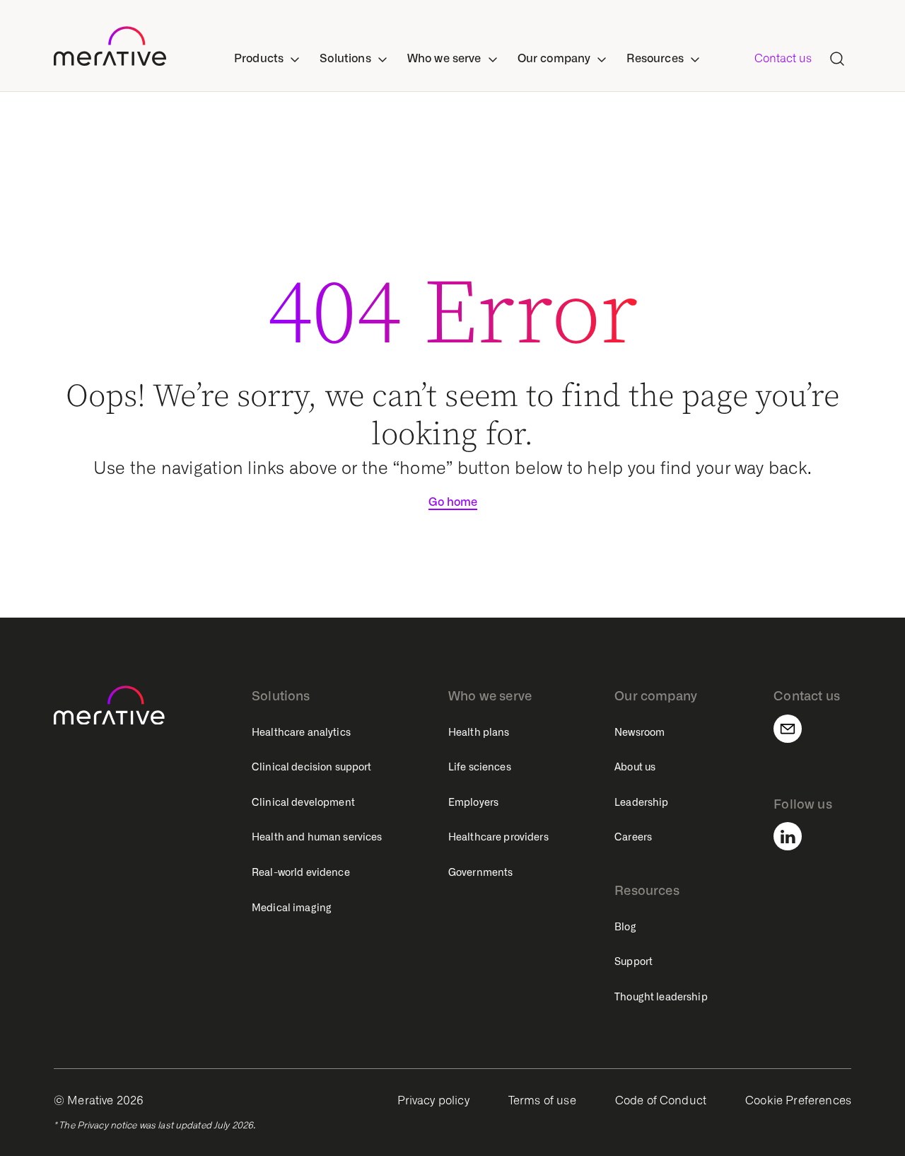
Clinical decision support (312, 767)
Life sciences (479, 767)
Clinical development (303, 802)
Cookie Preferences (798, 1100)
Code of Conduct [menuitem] (660, 1100)
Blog (625, 926)
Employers (473, 802)
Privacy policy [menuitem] (433, 1100)
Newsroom (639, 732)
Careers (633, 837)
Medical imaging (292, 907)
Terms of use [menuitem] (542, 1100)
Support (633, 961)
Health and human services (317, 837)
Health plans (479, 732)
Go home (452, 502)
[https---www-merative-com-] (110, 48)
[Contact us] (796, 729)
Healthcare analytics (301, 732)
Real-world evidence (301, 872)
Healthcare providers (498, 837)
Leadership (641, 802)
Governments (480, 872)
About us (634, 767)
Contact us (783, 58)
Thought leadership (661, 996)
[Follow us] (796, 836)
